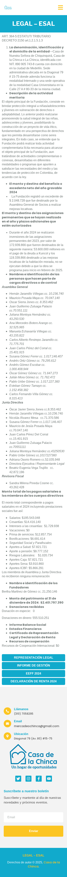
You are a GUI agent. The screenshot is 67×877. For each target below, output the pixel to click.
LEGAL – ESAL (33, 855)
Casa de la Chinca (44, 864)
